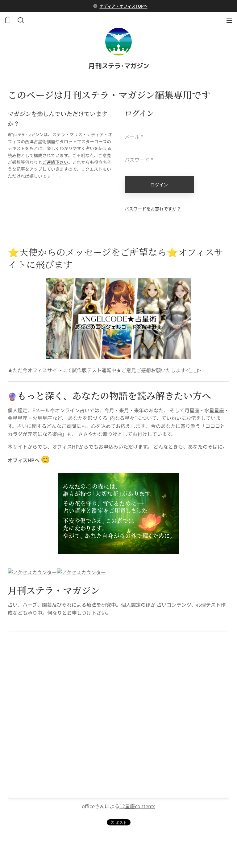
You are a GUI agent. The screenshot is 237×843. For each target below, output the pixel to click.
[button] (20, 20)
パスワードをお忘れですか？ (153, 209)
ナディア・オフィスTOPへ (124, 6)
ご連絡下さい (55, 162)
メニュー (229, 20)
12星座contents (137, 806)
